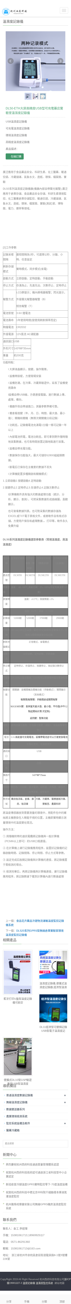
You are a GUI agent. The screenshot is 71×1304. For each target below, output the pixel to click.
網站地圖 (59, 1283)
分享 (9, 1301)
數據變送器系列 (15, 1109)
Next (60, 61)
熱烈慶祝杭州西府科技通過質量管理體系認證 (32, 1164)
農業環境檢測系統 (16, 1116)
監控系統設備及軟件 (18, 1123)
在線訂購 (15, 156)
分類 (44, 1301)
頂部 (62, 1301)
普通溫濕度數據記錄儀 (19, 1095)
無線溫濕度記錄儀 (16, 1102)
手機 (26, 1301)
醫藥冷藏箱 (13, 1130)
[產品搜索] (64, 1143)
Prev (11, 61)
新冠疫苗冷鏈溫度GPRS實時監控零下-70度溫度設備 (37, 1184)
